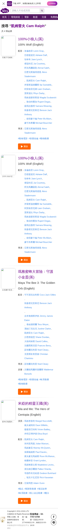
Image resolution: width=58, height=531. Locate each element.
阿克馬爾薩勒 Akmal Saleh (36, 68)
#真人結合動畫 (36, 493)
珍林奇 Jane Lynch (33, 59)
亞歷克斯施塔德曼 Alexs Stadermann (35, 74)
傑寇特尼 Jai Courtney (34, 63)
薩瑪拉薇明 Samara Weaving (37, 106)
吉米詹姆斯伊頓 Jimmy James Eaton (38, 318)
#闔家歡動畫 (30, 489)
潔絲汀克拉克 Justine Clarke (37, 328)
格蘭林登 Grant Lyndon (35, 460)
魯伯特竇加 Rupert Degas (38, 102)
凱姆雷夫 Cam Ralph (36, 80)
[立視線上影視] (5, 10)
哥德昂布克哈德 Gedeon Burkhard (40, 473)
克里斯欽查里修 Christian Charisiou (36, 356)
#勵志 (20, 489)
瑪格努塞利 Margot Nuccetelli (38, 421)
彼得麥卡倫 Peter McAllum (38, 118)
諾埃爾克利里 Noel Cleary (36, 350)
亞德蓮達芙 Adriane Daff (35, 55)
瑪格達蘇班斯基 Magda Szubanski (40, 97)
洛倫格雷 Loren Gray (34, 51)
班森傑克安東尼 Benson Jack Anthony (38, 112)
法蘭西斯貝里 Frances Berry (37, 345)
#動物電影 (23, 138)
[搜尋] (42, 10)
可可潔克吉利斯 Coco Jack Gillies (40, 295)
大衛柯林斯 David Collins (36, 341)
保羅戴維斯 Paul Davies (35, 452)
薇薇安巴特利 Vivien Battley (37, 429)
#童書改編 (33, 138)
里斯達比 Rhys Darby (34, 93)
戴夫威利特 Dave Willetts (36, 425)
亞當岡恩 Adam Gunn (34, 483)
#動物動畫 (44, 138)
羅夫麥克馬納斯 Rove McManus (39, 456)
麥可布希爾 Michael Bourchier (38, 123)
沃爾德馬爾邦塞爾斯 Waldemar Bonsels (38, 371)
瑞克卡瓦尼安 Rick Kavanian (39, 477)
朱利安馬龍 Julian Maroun (36, 443)
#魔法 (46, 493)
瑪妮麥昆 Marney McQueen (37, 448)
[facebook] (53, 517)
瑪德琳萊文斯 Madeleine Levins (39, 465)
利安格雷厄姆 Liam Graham (37, 89)
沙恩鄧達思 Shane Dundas (36, 337)
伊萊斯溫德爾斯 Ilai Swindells (38, 85)
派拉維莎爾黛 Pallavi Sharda (37, 469)
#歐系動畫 (44, 379)
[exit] (3, 3)
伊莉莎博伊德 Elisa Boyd (35, 433)
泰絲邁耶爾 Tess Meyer (37, 324)
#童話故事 (42, 489)
